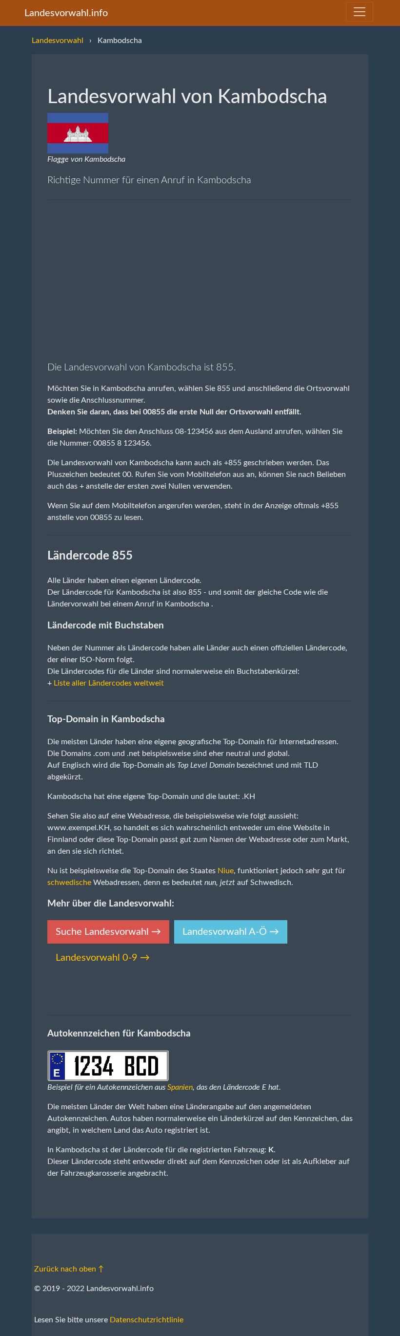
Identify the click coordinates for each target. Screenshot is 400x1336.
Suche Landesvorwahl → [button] (108, 932)
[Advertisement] (200, 280)
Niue (226, 871)
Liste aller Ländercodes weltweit (109, 683)
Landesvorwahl (57, 40)
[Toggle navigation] (359, 12)
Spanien (180, 1087)
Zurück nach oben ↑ (69, 1269)
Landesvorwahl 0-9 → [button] (103, 958)
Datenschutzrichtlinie (146, 1320)
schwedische (69, 882)
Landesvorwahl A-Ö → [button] (230, 932)
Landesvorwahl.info (66, 13)
